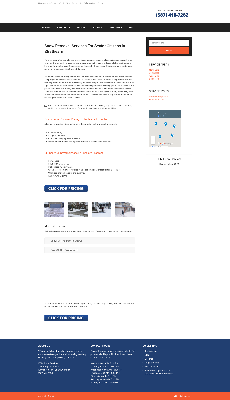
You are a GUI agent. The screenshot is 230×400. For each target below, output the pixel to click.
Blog (147, 355)
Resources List (152, 366)
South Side (154, 73)
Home (47, 27)
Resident (82, 27)
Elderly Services (157, 99)
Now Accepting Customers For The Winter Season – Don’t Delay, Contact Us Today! (70, 3)
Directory (114, 27)
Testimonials (151, 351)
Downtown (154, 79)
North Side (154, 70)
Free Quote (63, 27)
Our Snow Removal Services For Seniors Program (73, 153)
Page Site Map (152, 362)
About (132, 27)
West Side (154, 76)
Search (169, 50)
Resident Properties (158, 96)
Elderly (97, 27)
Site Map (149, 359)
